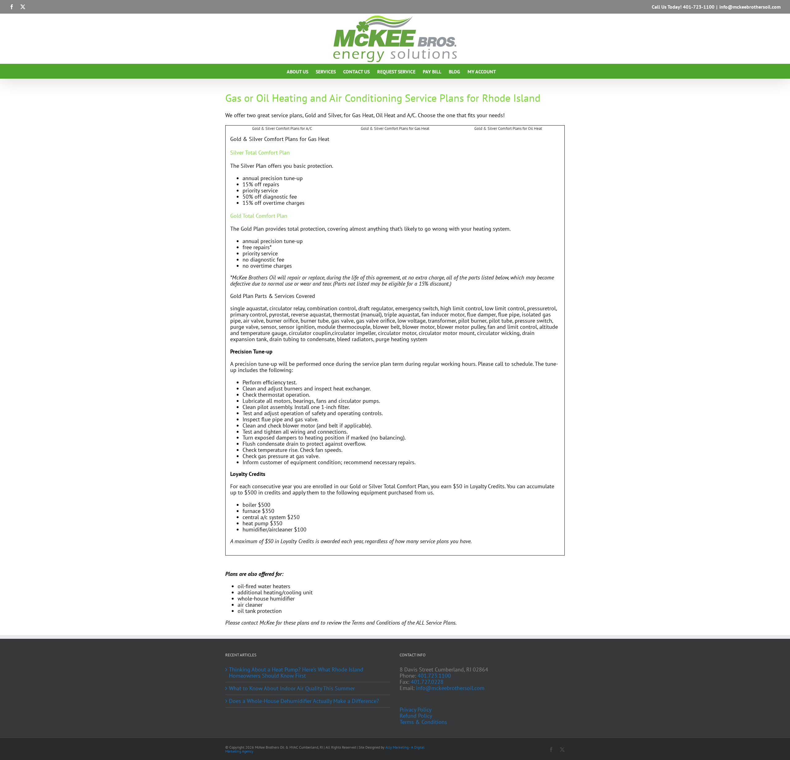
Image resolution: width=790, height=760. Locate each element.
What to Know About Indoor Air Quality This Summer (292, 688)
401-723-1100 (698, 7)
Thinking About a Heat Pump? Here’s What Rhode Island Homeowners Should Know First (296, 673)
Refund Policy (416, 716)
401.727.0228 (427, 681)
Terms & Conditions (423, 722)
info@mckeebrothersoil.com (750, 7)
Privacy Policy (415, 710)
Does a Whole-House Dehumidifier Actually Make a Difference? (304, 701)
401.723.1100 (434, 675)
